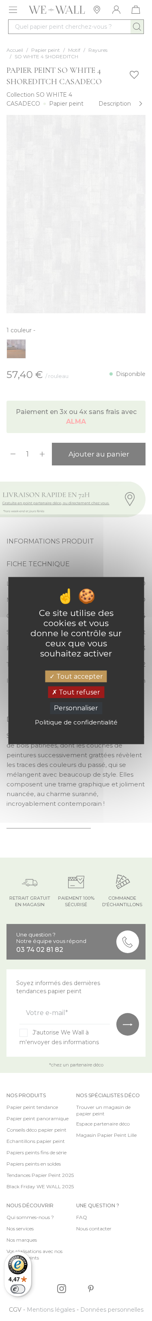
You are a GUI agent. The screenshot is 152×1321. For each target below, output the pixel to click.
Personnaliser (76, 708)
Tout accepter (79, 676)
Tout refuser (78, 692)
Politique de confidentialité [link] (76, 722)
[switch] (18, 1289)
